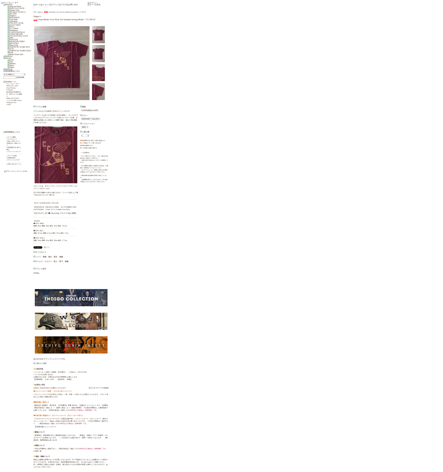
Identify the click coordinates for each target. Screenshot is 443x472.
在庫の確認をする (86, 145)
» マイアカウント (11, 139)
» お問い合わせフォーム (13, 164)
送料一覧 (37, 451)
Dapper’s (40, 12)
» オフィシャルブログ (13, 160)
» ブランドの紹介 (11, 156)
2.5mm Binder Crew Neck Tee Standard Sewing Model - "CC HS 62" (67, 12)
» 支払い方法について (13, 141)
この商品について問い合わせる (90, 143)
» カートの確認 (11, 137)
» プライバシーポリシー (13, 151)
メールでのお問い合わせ (44, 374)
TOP (34, 12)
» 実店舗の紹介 (11, 158)
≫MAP (8, 104)
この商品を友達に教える (88, 148)
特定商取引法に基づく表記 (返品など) (92, 140)
